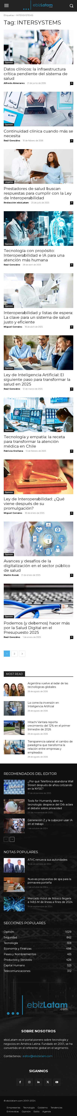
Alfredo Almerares (14, 83)
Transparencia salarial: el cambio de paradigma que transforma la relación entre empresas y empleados (50, 747)
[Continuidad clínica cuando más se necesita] (38, 109)
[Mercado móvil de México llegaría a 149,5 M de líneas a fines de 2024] (14, 904)
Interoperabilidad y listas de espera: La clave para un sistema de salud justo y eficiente (38, 317)
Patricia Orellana (13, 451)
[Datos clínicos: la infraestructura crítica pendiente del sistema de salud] (38, 47)
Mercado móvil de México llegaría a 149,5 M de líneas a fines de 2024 (50, 900)
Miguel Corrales (13, 326)
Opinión (9, 62)
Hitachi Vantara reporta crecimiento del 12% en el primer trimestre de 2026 (49, 725)
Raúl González (12, 140)
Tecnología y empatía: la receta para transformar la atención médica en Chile (34, 441)
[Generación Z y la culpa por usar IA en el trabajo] (14, 825)
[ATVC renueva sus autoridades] (14, 865)
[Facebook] (20, 1082)
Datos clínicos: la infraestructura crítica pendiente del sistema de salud (35, 74)
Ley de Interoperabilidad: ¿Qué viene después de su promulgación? (34, 504)
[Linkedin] (38, 1082)
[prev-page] (6, 839)
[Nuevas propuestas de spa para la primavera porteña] (14, 884)
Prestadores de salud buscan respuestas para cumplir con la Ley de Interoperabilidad (37, 193)
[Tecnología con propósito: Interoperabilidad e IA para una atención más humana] (38, 228)
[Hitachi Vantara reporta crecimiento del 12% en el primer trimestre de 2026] (14, 727)
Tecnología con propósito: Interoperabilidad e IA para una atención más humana (34, 255)
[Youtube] (57, 1082)
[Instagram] (29, 1082)
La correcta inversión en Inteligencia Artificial (43, 704)
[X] (47, 1082)
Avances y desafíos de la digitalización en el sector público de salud (37, 566)
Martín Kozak (11, 575)
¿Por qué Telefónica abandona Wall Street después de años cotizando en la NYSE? (50, 785)
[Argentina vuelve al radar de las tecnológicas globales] (14, 689)
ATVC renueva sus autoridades (47, 859)
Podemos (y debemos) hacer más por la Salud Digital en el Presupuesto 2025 (37, 628)
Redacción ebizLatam (16, 202)
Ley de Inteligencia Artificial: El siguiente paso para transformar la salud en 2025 (37, 379)
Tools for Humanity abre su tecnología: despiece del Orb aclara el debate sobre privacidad (50, 804)
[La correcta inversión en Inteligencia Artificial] (14, 708)
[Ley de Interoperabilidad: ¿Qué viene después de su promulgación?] (38, 476)
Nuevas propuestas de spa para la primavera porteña (49, 880)
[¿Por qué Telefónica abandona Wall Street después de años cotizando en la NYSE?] (14, 787)
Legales (9, 182)
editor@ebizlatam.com (38, 1056)
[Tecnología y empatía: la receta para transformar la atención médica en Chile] (38, 414)
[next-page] (22, 654)
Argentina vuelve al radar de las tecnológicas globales (48, 685)
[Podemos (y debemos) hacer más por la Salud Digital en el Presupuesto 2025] (38, 601)
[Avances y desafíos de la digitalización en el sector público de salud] (38, 539)
